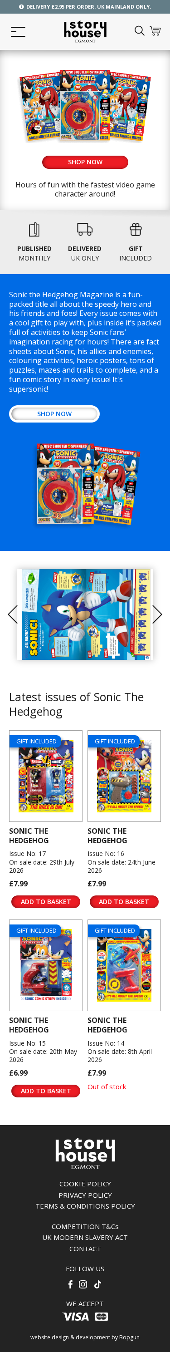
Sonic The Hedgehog (29, 836)
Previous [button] (12, 615)
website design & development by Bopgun (85, 1337)
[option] (85, 614)
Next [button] (157, 615)
